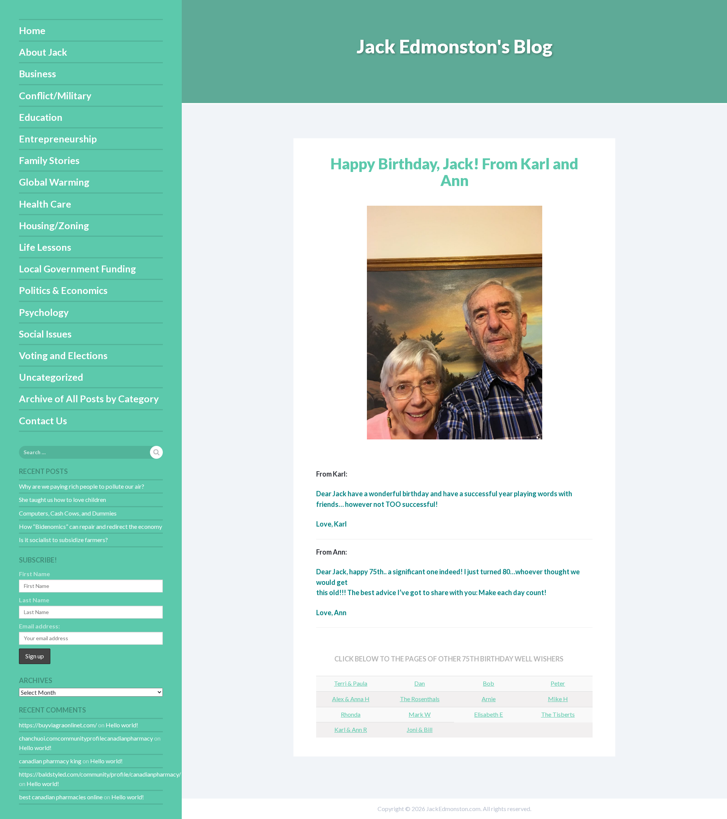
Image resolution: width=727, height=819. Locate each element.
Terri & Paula (350, 683)
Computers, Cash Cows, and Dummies (68, 513)
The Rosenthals (420, 698)
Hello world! (122, 724)
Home (32, 30)
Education (40, 117)
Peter (558, 683)
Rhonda (350, 714)
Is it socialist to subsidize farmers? (63, 539)
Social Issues (45, 333)
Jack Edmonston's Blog (454, 46)
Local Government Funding (77, 268)
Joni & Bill (419, 729)
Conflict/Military (55, 95)
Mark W (420, 714)
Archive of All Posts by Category (89, 398)
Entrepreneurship (58, 138)
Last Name (34, 599)
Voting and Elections (63, 355)
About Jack (43, 52)
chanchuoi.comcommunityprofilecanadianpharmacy (86, 738)
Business (37, 73)
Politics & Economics (63, 290)
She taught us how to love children (62, 499)
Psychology (44, 312)
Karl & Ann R (350, 729)
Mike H (558, 698)
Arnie (489, 698)
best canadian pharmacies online (61, 796)
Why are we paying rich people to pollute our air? (81, 486)
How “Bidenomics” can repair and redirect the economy (90, 526)
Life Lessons (45, 247)
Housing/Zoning (54, 225)
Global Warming (54, 182)
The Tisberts (558, 714)
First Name (34, 573)
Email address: (39, 626)
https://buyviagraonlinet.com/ (58, 724)
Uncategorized (51, 377)
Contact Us (43, 420)
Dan (419, 683)
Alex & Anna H (351, 698)
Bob (488, 683)
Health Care (45, 203)
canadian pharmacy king (50, 760)
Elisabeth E (488, 714)
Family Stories (49, 160)
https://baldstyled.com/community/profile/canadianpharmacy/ (100, 774)
